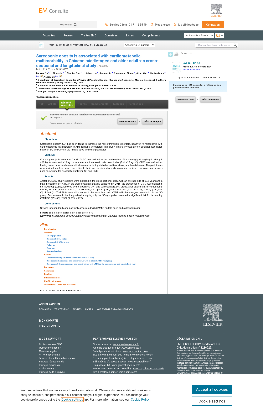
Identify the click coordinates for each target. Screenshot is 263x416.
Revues (68, 35)
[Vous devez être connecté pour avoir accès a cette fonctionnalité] (170, 54)
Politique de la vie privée (52, 372)
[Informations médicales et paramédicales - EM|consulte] (53, 10)
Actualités (49, 35)
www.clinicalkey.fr (131, 347)
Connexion (213, 24)
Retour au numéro (191, 69)
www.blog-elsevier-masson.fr (148, 368)
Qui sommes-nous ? (49, 347)
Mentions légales (48, 351)
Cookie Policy (140, 399)
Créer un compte (49, 325)
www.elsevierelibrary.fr (140, 361)
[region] (131, 395)
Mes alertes (162, 24)
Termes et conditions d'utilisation (57, 358)
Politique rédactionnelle (51, 361)
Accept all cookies (212, 389)
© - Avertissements (49, 354)
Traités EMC (88, 35)
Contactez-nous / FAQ (51, 344)
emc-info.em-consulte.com (138, 354)
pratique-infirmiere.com (140, 358)
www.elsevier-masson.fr (126, 344)
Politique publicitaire (49, 365)
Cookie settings (72, 399)
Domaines (111, 35)
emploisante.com (127, 372)
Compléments (151, 35)
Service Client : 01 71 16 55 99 (128, 24)
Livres (130, 35)
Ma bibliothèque (188, 24)
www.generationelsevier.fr (126, 365)
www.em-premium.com (135, 351)
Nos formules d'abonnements (115, 309)
